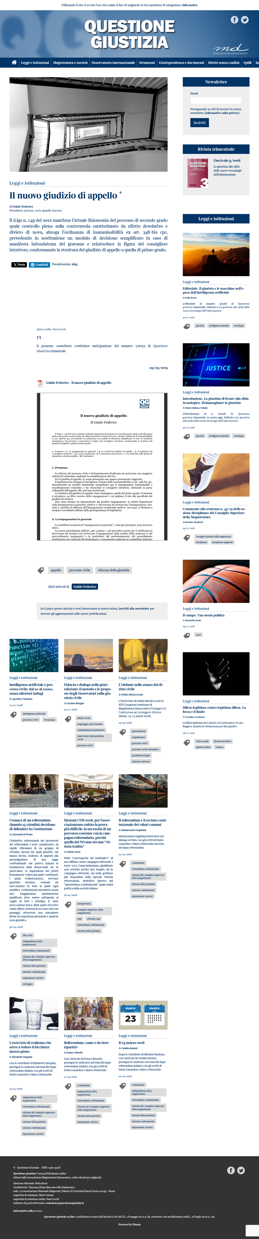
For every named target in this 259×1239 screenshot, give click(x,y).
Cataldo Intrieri (129, 1048)
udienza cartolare (141, 761)
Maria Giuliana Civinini (196, 408)
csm (79, 918)
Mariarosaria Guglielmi (133, 830)
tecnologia (49, 719)
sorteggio (28, 983)
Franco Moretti (74, 1052)
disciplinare (201, 542)
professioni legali (141, 755)
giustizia (200, 325)
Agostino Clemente (22, 698)
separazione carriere (33, 977)
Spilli (247, 62)
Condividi (41, 264)
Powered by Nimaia (130, 1224)
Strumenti (147, 62)
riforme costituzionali (34, 971)
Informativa (190, 5)
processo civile (79, 570)
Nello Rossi (190, 297)
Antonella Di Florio (22, 834)
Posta (21, 264)
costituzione (138, 862)
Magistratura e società (70, 62)
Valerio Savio (73, 851)
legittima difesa (203, 747)
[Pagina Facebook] (234, 19)
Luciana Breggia (75, 703)
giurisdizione (139, 731)
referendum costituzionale (36, 950)
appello (56, 570)
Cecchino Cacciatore (195, 717)
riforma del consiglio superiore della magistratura (39, 958)
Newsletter (216, 82)
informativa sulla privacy (222, 113)
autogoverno (84, 903)
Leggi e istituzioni (35, 62)
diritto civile (83, 717)
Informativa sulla (27, 1210)
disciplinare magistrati (222, 542)
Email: (194, 93)
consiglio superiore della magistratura (90, 911)
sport (198, 634)
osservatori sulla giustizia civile (90, 737)
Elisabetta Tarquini (22, 1057)
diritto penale (202, 741)
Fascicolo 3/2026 (227, 160)
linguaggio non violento (90, 724)
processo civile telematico (145, 749)
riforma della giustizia (113, 570)
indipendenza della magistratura (32, 943)
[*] (39, 337)
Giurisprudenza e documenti (181, 62)
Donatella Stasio (193, 620)
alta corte (27, 935)
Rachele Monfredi (194, 522)
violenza (219, 747)
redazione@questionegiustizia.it (65, 1203)
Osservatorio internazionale (113, 62)
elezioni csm (93, 918)
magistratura (138, 737)
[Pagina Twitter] (245, 19)
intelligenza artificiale (34, 713)
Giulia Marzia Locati (132, 694)
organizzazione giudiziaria (90, 729)
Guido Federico (23, 206)
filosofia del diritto (222, 741)
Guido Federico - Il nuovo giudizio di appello (78, 383)
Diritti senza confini (223, 62)
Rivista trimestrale (216, 149)
